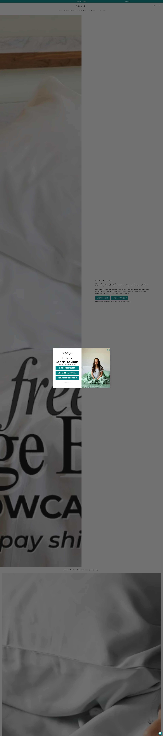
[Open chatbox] (160, 733)
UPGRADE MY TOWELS (67, 373)
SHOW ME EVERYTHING (67, 378)
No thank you (67, 382)
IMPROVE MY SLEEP (67, 368)
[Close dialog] (108, 350)
